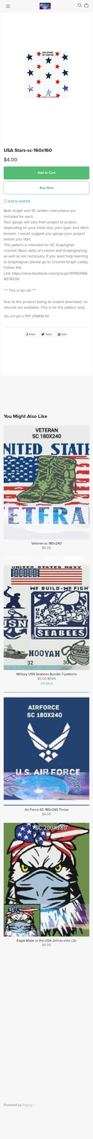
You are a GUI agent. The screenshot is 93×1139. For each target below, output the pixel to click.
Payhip (27, 1105)
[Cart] (88, 5)
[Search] (80, 5)
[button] (35, 1105)
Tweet (48, 334)
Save (64, 334)
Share (31, 334)
